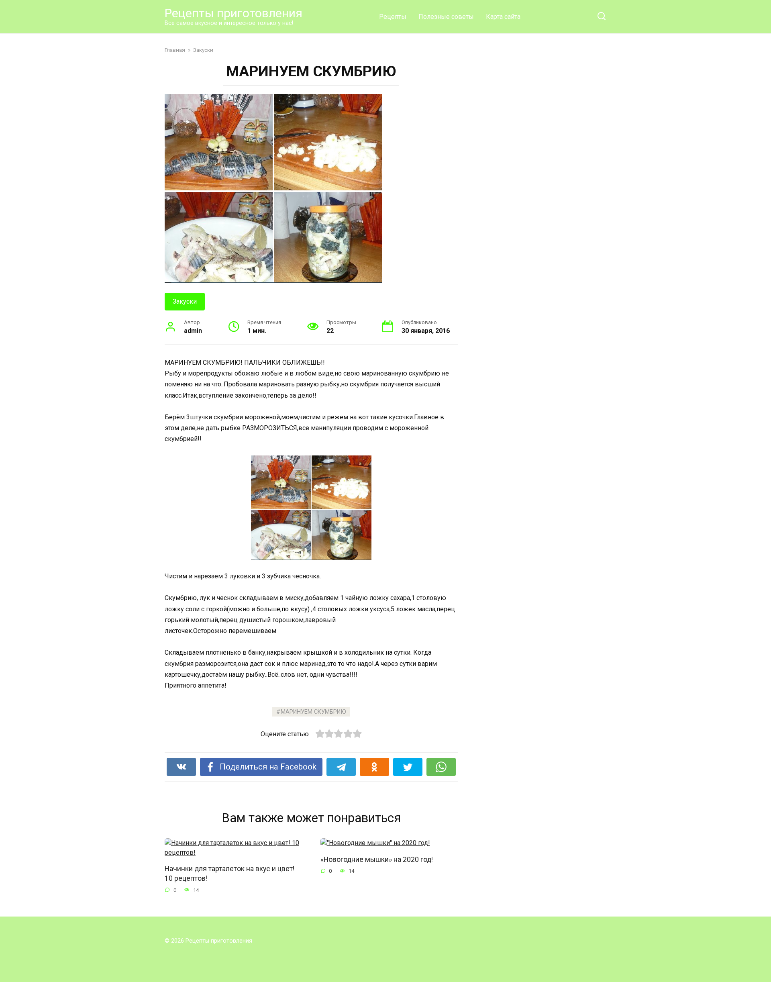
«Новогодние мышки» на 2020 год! (376, 859)
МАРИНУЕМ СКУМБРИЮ (313, 711)
